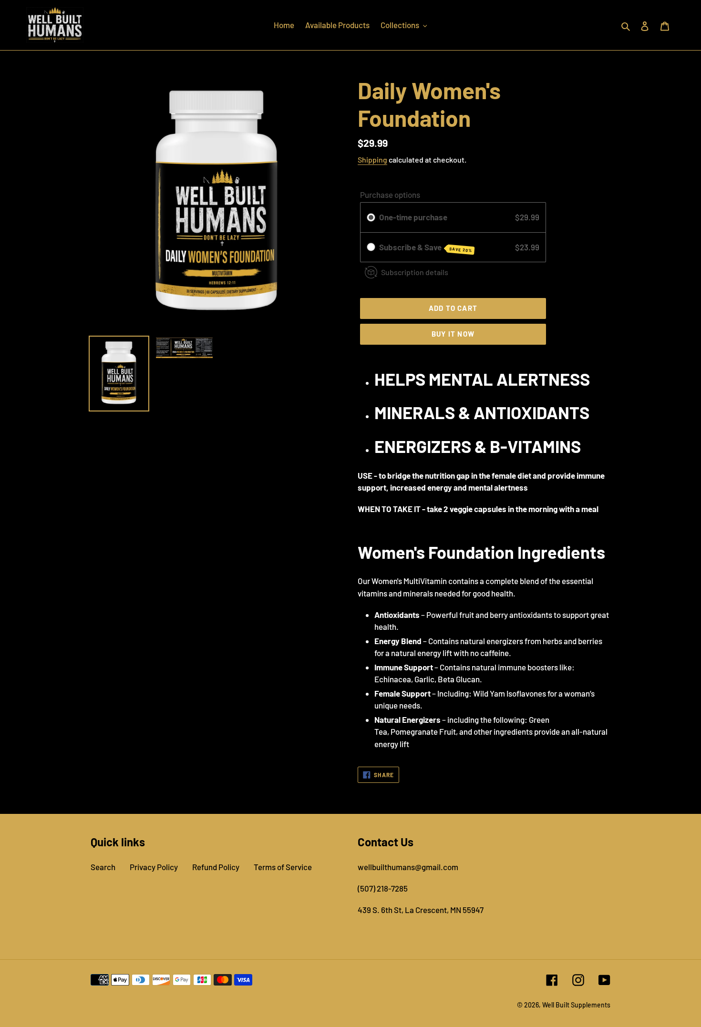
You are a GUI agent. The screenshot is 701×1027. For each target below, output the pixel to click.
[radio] (371, 217)
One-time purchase (413, 217)
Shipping (372, 159)
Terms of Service (283, 867)
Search (103, 867)
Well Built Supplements (576, 1005)
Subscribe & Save (425, 247)
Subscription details (414, 272)
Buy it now (453, 333)
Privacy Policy (154, 867)
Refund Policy (215, 867)
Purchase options (390, 194)
